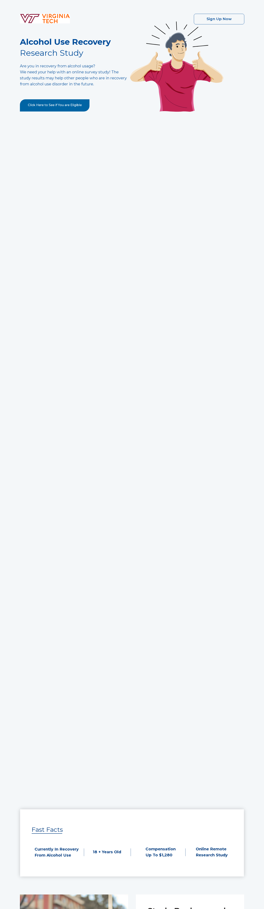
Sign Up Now (219, 19)
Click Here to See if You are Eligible (55, 105)
